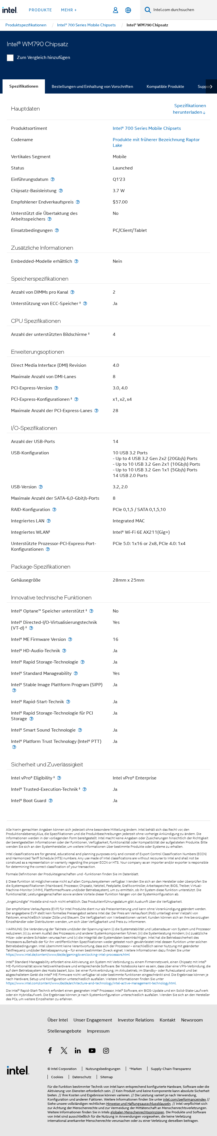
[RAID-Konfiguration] (54, 509)
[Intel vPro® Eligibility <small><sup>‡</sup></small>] (59, 777)
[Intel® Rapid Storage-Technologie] (82, 662)
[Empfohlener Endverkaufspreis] (78, 202)
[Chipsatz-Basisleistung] (61, 190)
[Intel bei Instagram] (106, 1051)
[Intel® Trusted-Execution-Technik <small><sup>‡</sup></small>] (84, 789)
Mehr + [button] (69, 9)
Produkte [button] (40, 9)
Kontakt (167, 1020)
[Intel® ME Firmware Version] (70, 639)
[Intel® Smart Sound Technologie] (80, 730)
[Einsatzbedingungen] (57, 230)
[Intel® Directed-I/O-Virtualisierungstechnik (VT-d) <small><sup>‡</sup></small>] (31, 628)
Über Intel (57, 1020)
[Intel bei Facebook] (50, 1051)
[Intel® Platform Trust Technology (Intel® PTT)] (14, 747)
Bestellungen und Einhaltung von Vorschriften (92, 86)
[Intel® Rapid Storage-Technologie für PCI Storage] (31, 718)
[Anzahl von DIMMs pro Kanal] (72, 292)
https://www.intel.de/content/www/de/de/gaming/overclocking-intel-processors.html (68, 954)
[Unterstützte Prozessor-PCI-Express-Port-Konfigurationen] (48, 549)
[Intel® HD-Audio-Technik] (64, 650)
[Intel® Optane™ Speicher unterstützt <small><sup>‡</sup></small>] (91, 611)
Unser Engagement (92, 1020)
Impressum (98, 1031)
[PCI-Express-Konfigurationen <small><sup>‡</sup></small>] (76, 399)
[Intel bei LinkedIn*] (78, 1051)
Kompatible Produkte (165, 86)
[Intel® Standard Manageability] (76, 673)
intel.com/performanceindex (184, 1099)
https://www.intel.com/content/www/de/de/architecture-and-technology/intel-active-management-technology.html (91, 983)
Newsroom (192, 1020)
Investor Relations (136, 1020)
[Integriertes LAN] (48, 520)
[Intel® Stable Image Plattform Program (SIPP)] (14, 690)
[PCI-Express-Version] (56, 387)
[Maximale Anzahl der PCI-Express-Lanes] (96, 410)
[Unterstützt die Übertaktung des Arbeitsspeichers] (49, 219)
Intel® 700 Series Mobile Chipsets (147, 128)
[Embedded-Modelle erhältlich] (76, 261)
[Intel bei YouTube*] (92, 1051)
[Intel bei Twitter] (64, 1051)
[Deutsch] (128, 10)
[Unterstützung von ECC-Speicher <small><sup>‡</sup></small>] (85, 303)
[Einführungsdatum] (52, 179)
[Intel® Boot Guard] (50, 800)
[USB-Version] (41, 486)
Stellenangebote (64, 1031)
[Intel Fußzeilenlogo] (18, 1070)
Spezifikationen (23, 86)
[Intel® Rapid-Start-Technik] (68, 701)
